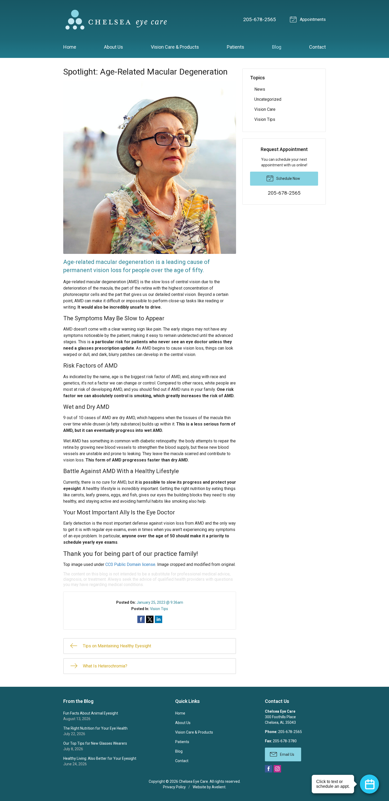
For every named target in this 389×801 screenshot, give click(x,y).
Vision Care (264, 109)
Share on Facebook (141, 619)
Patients (235, 47)
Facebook (268, 768)
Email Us (286, 754)
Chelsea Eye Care (193, 781)
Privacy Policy (174, 787)
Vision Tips (159, 609)
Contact (317, 47)
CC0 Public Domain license (130, 564)
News (259, 89)
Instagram (277, 768)
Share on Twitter (149, 619)
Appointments (312, 19)
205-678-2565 (259, 19)
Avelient (218, 787)
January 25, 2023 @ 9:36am (160, 602)
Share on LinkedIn (158, 619)
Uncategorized (267, 99)
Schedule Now (287, 178)
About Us (113, 47)
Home (69, 47)
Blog (276, 47)
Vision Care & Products (175, 47)
